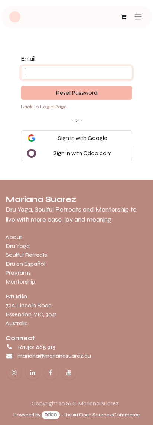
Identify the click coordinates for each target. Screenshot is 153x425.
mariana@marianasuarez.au (54, 355)
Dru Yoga (18, 245)
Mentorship (20, 281)
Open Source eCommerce (109, 415)
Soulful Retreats (26, 254)
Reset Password (76, 92)
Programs (18, 272)
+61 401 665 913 (36, 346)
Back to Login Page (43, 107)
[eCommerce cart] (123, 16)
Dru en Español (25, 263)
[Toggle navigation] (138, 16)
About (14, 237)
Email (28, 58)
